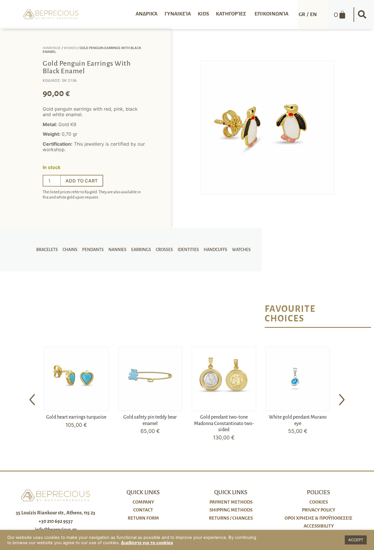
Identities (188, 249)
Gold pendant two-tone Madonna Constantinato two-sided (224, 423)
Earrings (141, 249)
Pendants (93, 249)
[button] (362, 14)
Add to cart (81, 181)
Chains (70, 249)
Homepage (52, 48)
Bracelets (47, 249)
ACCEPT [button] (355, 539)
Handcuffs (215, 249)
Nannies (117, 249)
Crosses (164, 249)
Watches (241, 249)
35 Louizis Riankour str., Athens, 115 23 (55, 513)
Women (70, 48)
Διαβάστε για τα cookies (147, 542)
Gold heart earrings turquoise (76, 417)
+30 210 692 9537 (56, 521)
